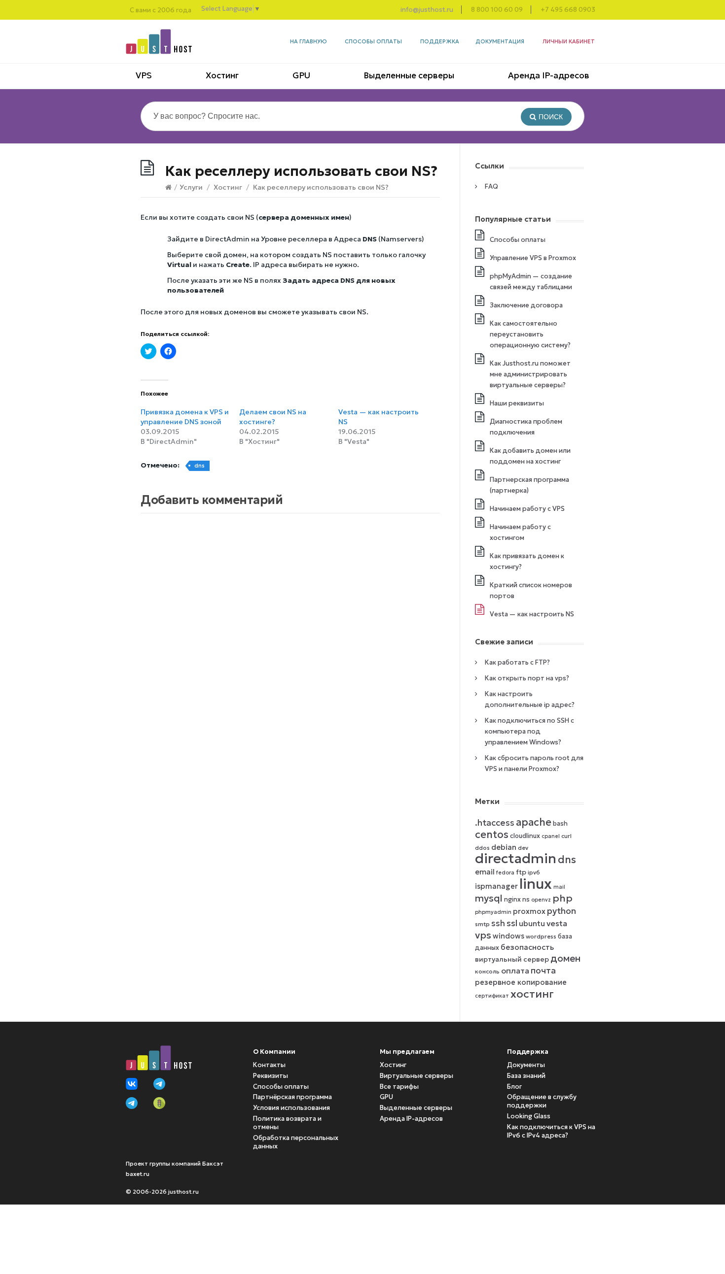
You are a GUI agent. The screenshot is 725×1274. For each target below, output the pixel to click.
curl (566, 835)
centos (491, 834)
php (562, 898)
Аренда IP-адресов (548, 75)
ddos (482, 847)
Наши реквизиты (517, 403)
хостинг (532, 994)
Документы (526, 1065)
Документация (499, 41)
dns (199, 465)
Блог (514, 1086)
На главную (308, 41)
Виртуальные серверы (416, 1076)
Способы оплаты (373, 41)
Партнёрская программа (292, 1097)
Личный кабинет (569, 41)
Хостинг (222, 75)
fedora (505, 873)
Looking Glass (528, 1116)
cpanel (551, 836)
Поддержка (439, 41)
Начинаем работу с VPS (527, 508)
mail (559, 887)
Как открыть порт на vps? (527, 678)
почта (543, 970)
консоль (487, 971)
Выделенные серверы (408, 75)
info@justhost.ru (426, 9)
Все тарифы (399, 1086)
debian (503, 847)
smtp (482, 924)
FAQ (491, 186)
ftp (521, 872)
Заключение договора (526, 305)
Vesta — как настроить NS (532, 614)
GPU (301, 75)
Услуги (191, 187)
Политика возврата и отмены (287, 1122)
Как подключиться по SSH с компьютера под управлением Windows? (529, 731)
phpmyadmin (493, 912)
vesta (556, 923)
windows (508, 936)
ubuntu (532, 923)
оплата (515, 970)
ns (526, 899)
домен (565, 958)
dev (523, 847)
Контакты (269, 1065)
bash (560, 823)
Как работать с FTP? (517, 662)
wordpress (541, 936)
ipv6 (534, 872)
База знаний (526, 1076)
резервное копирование (521, 982)
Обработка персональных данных (295, 1142)
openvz (541, 900)
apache (533, 822)
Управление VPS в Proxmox (533, 258)
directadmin (515, 858)
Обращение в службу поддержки (542, 1101)
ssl (512, 923)
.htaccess (494, 822)
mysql (489, 898)
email (485, 871)
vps (483, 935)
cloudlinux (525, 836)
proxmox (529, 911)
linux (535, 883)
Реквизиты (270, 1076)
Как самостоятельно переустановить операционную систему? (530, 334)
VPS (144, 75)
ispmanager (496, 886)
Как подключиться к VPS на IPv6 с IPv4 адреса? (551, 1131)
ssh (498, 923)
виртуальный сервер (512, 959)
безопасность (527, 947)
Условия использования (291, 1108)
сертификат (492, 996)
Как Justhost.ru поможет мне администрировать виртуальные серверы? (530, 374)
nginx (512, 899)
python (561, 910)
